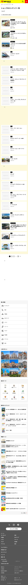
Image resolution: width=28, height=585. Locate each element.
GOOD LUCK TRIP (5, 563)
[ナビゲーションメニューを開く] (26, 1)
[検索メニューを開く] (23, 2)
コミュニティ (3, 559)
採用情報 (2, 572)
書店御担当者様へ (4, 570)
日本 (5, 343)
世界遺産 (14, 393)
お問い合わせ (16, 572)
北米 (5, 309)
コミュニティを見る (14, 529)
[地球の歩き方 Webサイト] (6, 1)
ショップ (22, 398)
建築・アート (14, 387)
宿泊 (23, 387)
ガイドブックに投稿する (18, 570)
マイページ (18, 561)
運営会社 (2, 567)
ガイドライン (16, 568)
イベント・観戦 (5, 393)
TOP (2, 4)
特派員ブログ (4, 549)
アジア (5, 330)
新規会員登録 (4, 561)
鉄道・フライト (14, 398)
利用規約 (2, 568)
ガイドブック (4, 552)
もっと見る (23, 513)
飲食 (5, 387)
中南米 (5, 314)
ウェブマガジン (4, 547)
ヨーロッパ (6, 305)
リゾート (6, 326)
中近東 (5, 334)
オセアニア (6, 318)
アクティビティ (5, 398)
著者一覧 (3, 557)
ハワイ (5, 322)
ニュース (3, 554)
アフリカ (6, 339)
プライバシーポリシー (18, 567)
